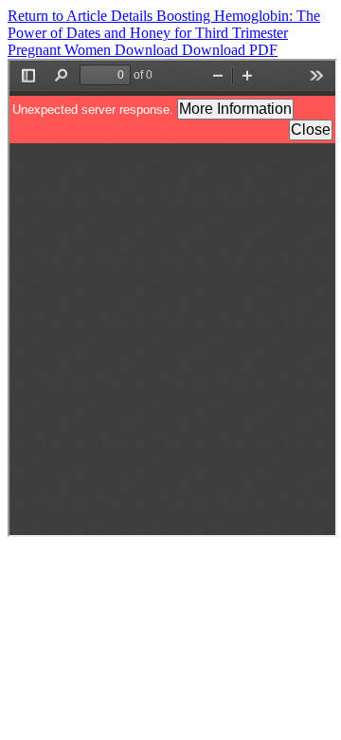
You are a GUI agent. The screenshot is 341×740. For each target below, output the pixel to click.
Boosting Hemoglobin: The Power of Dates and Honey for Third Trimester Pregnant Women (164, 33)
